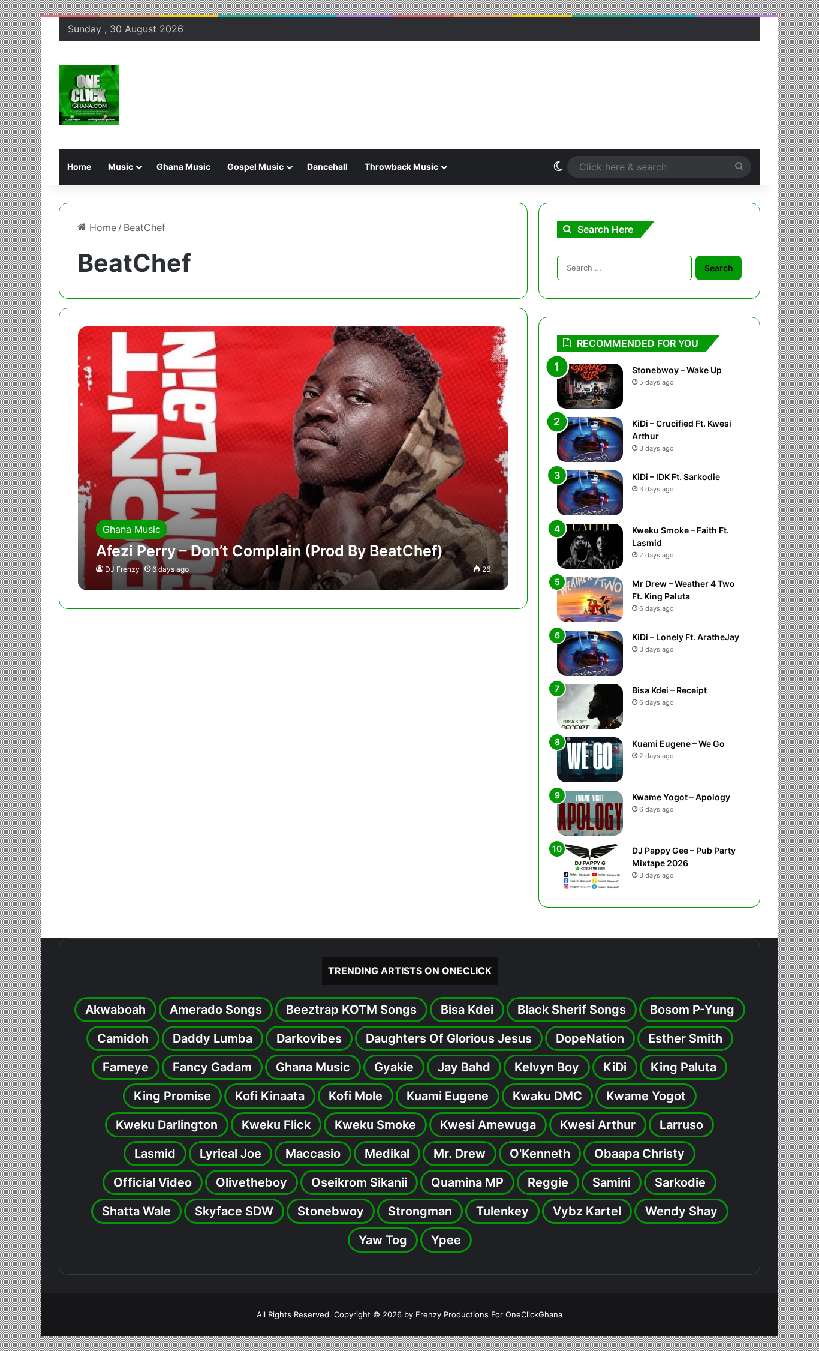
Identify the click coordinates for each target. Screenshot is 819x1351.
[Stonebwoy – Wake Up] (590, 386)
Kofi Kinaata (270, 1096)
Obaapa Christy (639, 1153)
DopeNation (590, 1038)
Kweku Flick (276, 1125)
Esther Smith (685, 1038)
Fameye (126, 1067)
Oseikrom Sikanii (359, 1182)
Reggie (548, 1182)
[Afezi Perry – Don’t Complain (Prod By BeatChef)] (293, 458)
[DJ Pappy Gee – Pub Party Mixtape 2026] (590, 866)
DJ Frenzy (122, 569)
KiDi (615, 1067)
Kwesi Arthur (598, 1125)
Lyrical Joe (230, 1153)
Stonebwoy (330, 1211)
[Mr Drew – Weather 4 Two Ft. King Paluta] (590, 599)
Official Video (152, 1182)
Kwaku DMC (547, 1096)
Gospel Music (255, 166)
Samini (611, 1182)
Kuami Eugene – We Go (678, 743)
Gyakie (394, 1067)
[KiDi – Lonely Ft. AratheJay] (590, 653)
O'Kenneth (540, 1153)
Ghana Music (183, 166)
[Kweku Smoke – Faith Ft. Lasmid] (590, 546)
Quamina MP (467, 1182)
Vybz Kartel (587, 1211)
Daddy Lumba (212, 1038)
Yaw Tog (383, 1240)
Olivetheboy (251, 1182)
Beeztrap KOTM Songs (351, 1009)
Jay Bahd (464, 1067)
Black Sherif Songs (571, 1009)
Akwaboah (115, 1009)
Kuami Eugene (448, 1096)
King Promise (172, 1096)
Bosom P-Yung (692, 1009)
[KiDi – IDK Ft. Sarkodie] (590, 492)
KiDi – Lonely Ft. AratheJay (685, 637)
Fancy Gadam (212, 1067)
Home (79, 166)
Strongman (420, 1211)
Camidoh (123, 1038)
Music (120, 166)
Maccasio (313, 1153)
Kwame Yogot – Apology (681, 797)
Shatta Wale (136, 1211)
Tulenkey (502, 1211)
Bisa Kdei (467, 1009)
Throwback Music (401, 166)
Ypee (446, 1240)
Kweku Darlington (167, 1125)
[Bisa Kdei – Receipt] (590, 706)
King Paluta (683, 1067)
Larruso (681, 1125)
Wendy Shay (681, 1211)
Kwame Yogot (646, 1096)
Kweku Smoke (375, 1125)
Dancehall (327, 166)
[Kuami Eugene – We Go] (590, 759)
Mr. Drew (459, 1153)
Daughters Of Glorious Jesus (449, 1038)
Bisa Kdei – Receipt (669, 690)
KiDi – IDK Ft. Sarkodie (676, 477)
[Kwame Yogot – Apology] (590, 813)
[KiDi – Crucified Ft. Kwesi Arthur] (590, 439)
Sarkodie (680, 1182)
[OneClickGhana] (89, 95)
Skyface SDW (234, 1211)
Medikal (387, 1153)
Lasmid (155, 1153)
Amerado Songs (216, 1009)
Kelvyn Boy (546, 1067)
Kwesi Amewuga (488, 1125)
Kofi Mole (356, 1096)
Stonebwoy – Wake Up (677, 370)
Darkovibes (309, 1038)
